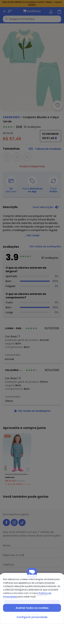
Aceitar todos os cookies (32, 608)
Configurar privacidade (32, 617)
